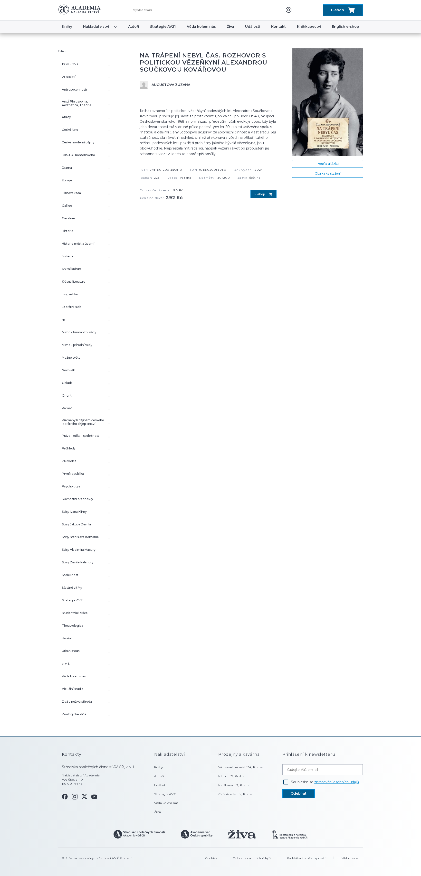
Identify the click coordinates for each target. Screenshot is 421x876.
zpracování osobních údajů (336, 782)
